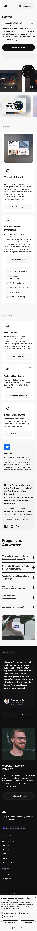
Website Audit (8, 841)
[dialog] (18, 913)
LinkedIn (16, 514)
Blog (4, 854)
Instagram (28, 514)
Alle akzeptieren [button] (10, 922)
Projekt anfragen (9, 862)
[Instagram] (12, 526)
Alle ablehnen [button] (28, 922)
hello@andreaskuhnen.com (17, 519)
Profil (4, 858)
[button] (18, 558)
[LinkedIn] (6, 526)
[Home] (5, 6)
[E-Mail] (17, 526)
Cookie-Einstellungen (9, 893)
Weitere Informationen (14, 908)
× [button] (35, 897)
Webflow (29, 460)
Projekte (5, 849)
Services (5, 845)
